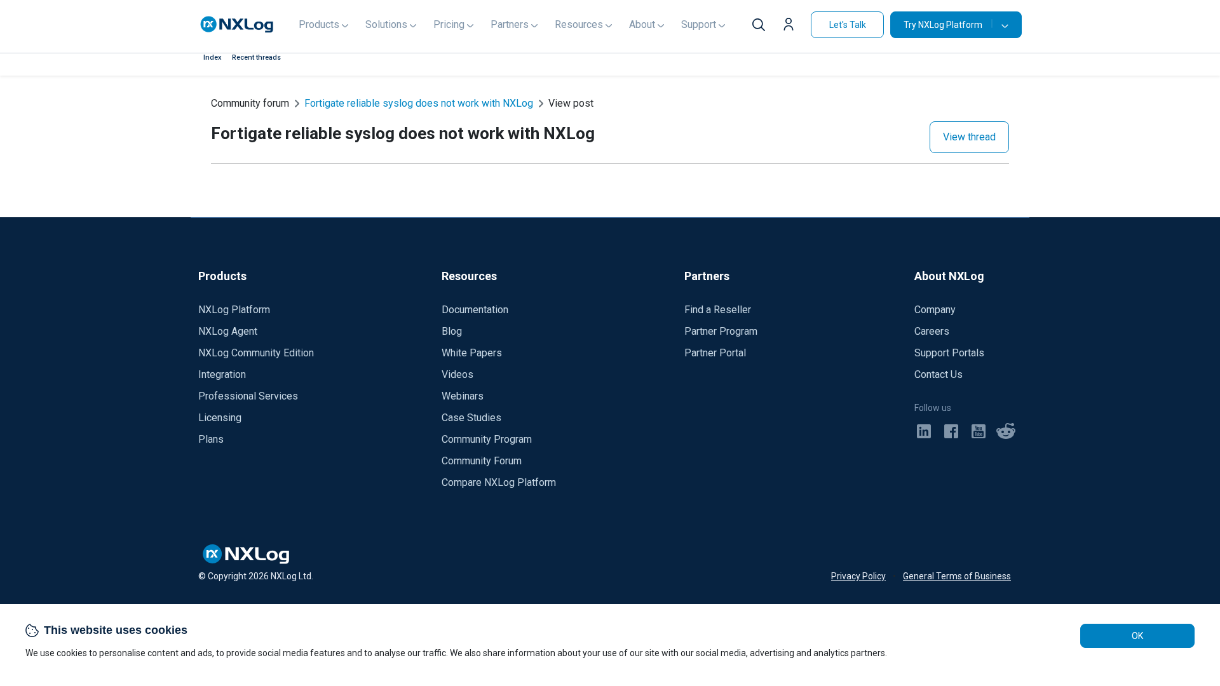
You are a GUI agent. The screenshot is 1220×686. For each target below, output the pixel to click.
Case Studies (471, 418)
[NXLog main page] (237, 24)
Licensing (219, 418)
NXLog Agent (227, 331)
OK (1137, 636)
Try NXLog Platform (943, 25)
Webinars (463, 396)
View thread (969, 137)
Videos (457, 374)
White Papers (472, 353)
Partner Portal (715, 353)
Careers (931, 331)
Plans (211, 439)
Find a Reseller (717, 310)
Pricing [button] (448, 24)
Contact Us (938, 374)
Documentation (475, 310)
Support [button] (698, 24)
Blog (452, 331)
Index (212, 57)
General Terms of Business (957, 576)
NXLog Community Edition (256, 353)
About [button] (642, 24)
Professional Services (248, 396)
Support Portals (949, 353)
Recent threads (256, 57)
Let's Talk (847, 25)
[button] (791, 26)
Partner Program (720, 331)
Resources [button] (579, 24)
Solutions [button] (386, 24)
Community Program (487, 439)
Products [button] (319, 24)
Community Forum (482, 461)
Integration (222, 374)
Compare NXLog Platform (499, 482)
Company (935, 310)
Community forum (250, 103)
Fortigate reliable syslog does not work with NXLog (418, 103)
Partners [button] (510, 24)
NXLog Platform (234, 310)
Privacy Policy (858, 576)
